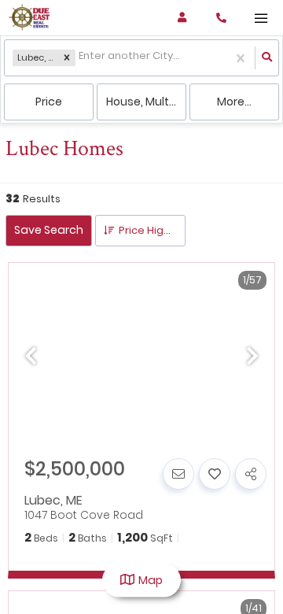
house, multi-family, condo (146, 101)
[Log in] (182, 17)
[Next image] (252, 357)
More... (234, 101)
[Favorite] (214, 474)
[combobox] (80, 58)
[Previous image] (31, 357)
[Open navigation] (260, 18)
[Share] (250, 474)
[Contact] (178, 474)
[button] (66, 58)
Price (48, 101)
